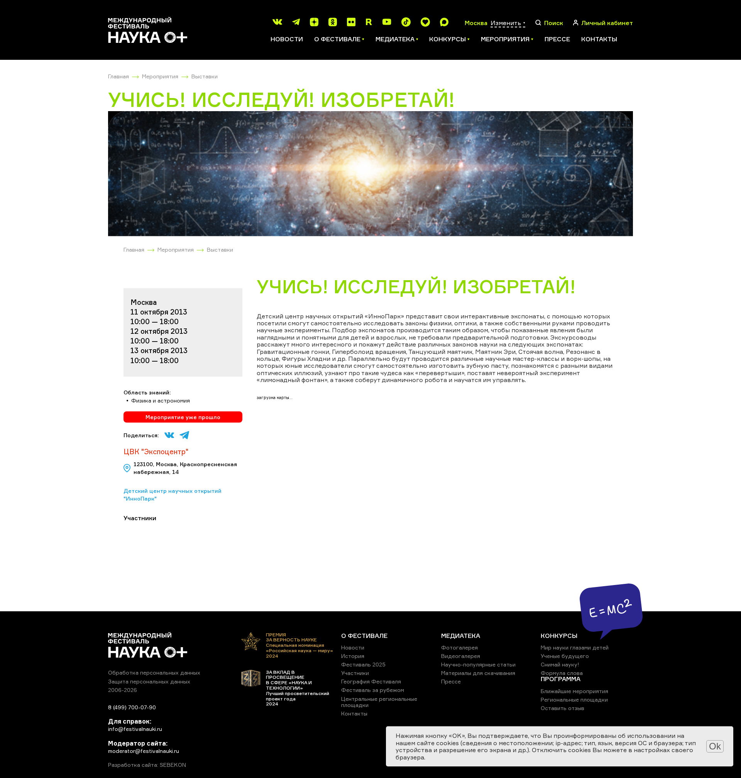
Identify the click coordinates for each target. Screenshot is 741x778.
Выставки (204, 76)
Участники (355, 673)
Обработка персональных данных (154, 672)
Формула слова (562, 673)
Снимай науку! (560, 664)
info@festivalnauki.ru (135, 729)
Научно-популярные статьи (478, 664)
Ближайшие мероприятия (574, 691)
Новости (287, 39)
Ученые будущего (565, 656)
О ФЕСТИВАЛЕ (364, 635)
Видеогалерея (460, 656)
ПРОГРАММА (560, 679)
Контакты (599, 39)
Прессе (557, 39)
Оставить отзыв (562, 708)
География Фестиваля (371, 681)
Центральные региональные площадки (379, 701)
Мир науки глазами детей (575, 647)
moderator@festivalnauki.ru (143, 751)
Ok (715, 746)
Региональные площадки (574, 699)
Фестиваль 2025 (363, 664)
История (352, 656)
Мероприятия (160, 76)
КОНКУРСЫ (559, 635)
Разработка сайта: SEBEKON (147, 765)
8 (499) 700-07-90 (132, 707)
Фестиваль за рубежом (372, 690)
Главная (118, 76)
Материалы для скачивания (478, 673)
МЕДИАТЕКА (460, 635)
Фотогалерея (459, 647)
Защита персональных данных (149, 681)
